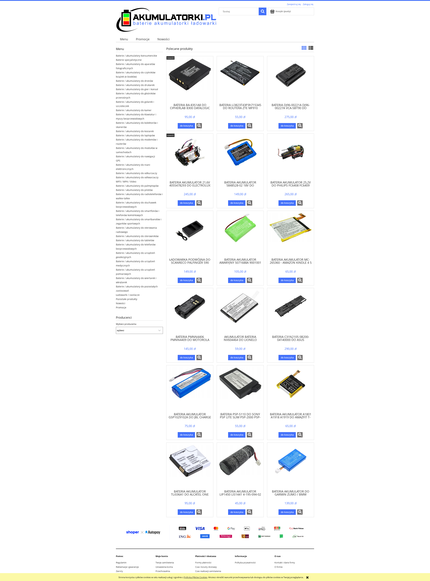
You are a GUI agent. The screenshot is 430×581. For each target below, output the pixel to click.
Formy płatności (203, 562)
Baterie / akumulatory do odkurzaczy (136, 173)
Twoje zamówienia (165, 562)
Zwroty (119, 571)
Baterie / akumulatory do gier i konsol (137, 89)
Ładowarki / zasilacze (128, 294)
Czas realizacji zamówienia (208, 571)
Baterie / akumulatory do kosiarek (135, 131)
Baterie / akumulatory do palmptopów (137, 185)
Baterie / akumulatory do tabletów (135, 240)
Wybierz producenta (126, 324)
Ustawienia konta (164, 566)
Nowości (120, 303)
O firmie (278, 566)
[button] (199, 125)
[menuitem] (124, 39)
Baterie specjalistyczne (129, 59)
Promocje (121, 307)
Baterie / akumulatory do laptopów (135, 135)
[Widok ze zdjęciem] (304, 48)
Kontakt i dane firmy (284, 562)
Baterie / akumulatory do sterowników (137, 236)
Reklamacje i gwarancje (127, 566)
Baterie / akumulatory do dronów (134, 80)
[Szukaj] (262, 11)
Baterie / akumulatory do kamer (134, 110)
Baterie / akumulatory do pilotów (134, 190)
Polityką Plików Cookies (195, 577)
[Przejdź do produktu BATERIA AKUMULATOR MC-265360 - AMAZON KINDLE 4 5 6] (290, 234)
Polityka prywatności (245, 562)
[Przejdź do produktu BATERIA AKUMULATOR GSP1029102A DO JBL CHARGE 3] (190, 388)
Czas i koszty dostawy (206, 566)
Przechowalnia (163, 571)
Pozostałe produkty (126, 299)
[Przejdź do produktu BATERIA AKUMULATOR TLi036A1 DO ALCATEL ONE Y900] (190, 466)
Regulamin (121, 562)
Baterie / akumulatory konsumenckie (136, 55)
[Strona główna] (166, 19)
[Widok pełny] (311, 48)
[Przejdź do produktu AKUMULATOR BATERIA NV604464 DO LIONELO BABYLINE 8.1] (240, 311)
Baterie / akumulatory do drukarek (135, 85)
